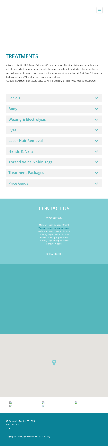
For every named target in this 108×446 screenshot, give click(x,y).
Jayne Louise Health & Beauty (39, 10)
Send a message (54, 254)
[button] (54, 362)
